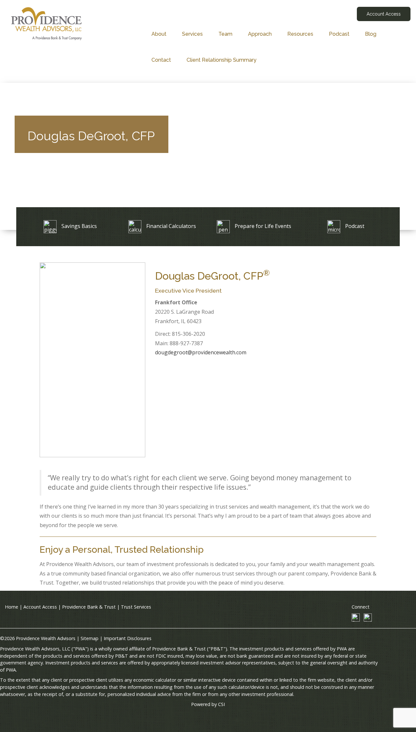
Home (11, 607)
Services (192, 34)
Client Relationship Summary (221, 60)
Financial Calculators (171, 226)
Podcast (339, 34)
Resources (300, 34)
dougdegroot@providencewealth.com (200, 352)
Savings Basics (79, 226)
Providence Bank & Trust (89, 607)
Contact (161, 60)
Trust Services (136, 607)
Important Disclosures (127, 638)
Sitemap (89, 638)
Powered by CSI (208, 704)
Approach (260, 34)
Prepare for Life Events (263, 226)
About (158, 34)
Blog (370, 34)
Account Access (384, 14)
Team (225, 34)
